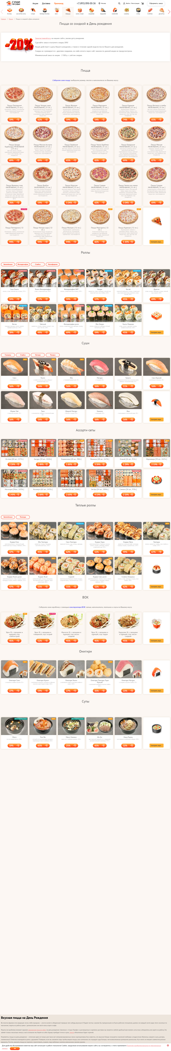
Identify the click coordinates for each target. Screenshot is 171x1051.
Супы (85, 701)
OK (15, 1048)
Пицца (85, 70)
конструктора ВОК (77, 607)
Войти (128, 3)
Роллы (85, 252)
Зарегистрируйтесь (43, 38)
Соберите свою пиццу (61, 80)
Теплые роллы (85, 505)
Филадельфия (23, 264)
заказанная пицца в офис (37, 1030)
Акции (35, 3)
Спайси (37, 264)
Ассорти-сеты (85, 430)
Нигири (38, 355)
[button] (169, 12)
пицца (72, 1032)
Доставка (46, 3)
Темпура (23, 517)
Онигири (85, 651)
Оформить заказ (156, 3)
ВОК (85, 597)
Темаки (52, 355)
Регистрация (135, 3)
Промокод (58, 3)
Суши (85, 343)
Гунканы (8, 355)
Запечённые (7, 264)
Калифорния (52, 264)
